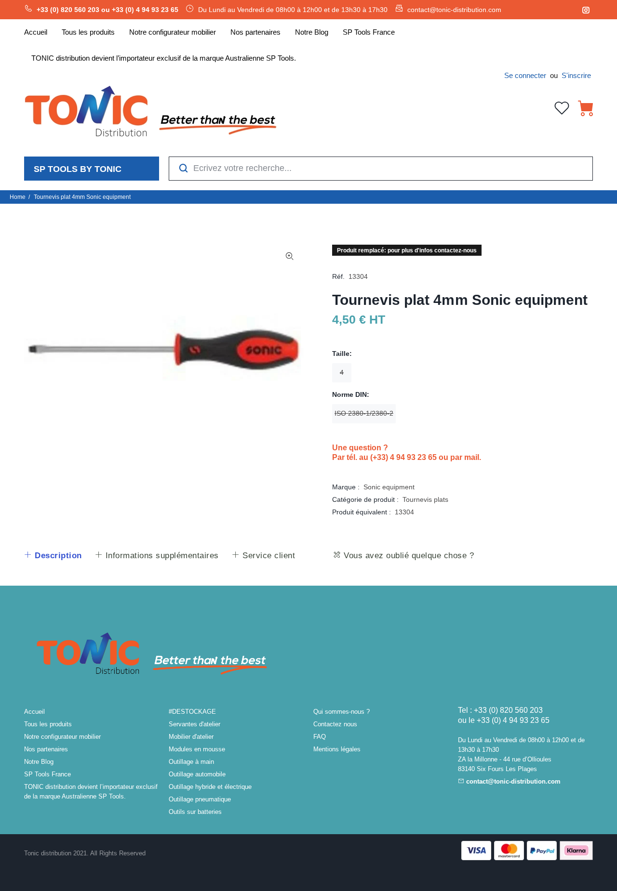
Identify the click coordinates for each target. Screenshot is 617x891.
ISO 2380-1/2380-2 (364, 413)
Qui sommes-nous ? (341, 711)
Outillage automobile (197, 774)
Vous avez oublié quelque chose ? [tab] (407, 555)
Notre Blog (39, 761)
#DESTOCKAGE (192, 711)
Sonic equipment (389, 487)
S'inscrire (576, 75)
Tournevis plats (425, 499)
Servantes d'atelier (194, 724)
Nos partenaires (46, 749)
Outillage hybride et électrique (210, 786)
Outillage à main (191, 761)
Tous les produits (48, 724)
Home (18, 197)
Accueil (34, 711)
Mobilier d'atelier (191, 736)
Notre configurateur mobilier (62, 736)
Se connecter (525, 75)
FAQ (319, 736)
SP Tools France (47, 774)
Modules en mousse (197, 749)
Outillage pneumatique (200, 799)
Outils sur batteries (195, 811)
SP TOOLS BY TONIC (77, 169)
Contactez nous (335, 724)
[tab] (52, 555)
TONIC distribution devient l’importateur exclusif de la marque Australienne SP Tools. (91, 791)
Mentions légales (337, 749)
